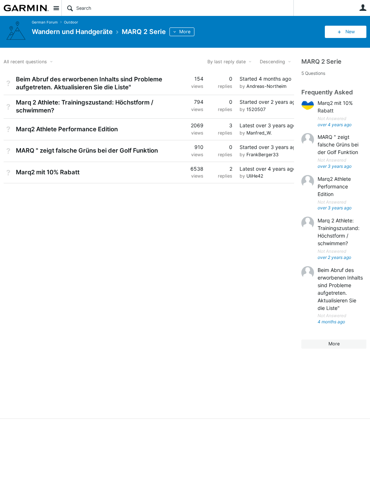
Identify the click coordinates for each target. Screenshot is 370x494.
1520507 (256, 109)
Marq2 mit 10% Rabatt (47, 172)
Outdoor (71, 22)
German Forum (45, 22)
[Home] (26, 8)
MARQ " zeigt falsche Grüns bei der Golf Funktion (87, 150)
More (184, 31)
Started (265, 79)
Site (56, 8)
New (350, 31)
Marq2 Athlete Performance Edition (67, 129)
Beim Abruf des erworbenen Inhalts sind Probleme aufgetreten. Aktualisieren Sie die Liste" (89, 83)
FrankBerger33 (262, 154)
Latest (267, 125)
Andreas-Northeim (266, 86)
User (362, 7)
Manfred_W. (259, 133)
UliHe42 (254, 176)
